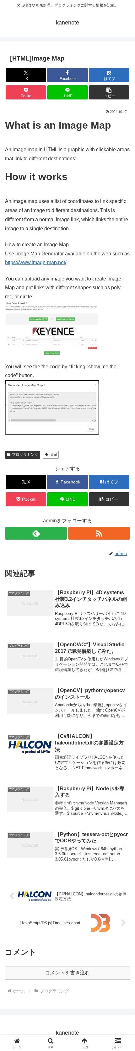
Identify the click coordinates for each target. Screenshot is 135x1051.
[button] (109, 92)
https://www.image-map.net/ (35, 262)
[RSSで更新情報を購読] (99, 533)
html (53, 454)
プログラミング (25, 454)
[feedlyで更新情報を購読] (36, 533)
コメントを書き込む (67, 972)
